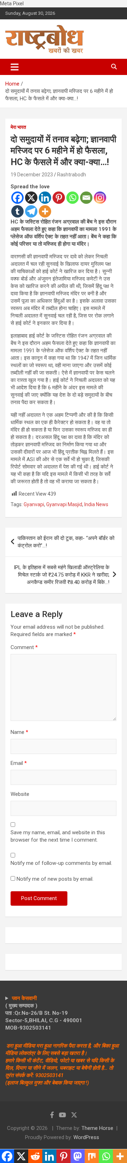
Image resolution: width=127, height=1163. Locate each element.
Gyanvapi (34, 504)
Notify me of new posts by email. (55, 879)
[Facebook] (17, 197)
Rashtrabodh (71, 174)
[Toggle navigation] (14, 67)
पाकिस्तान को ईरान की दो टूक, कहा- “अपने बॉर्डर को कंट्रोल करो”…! (66, 542)
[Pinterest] (59, 197)
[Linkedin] (45, 197)
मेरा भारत (18, 127)
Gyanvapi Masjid (64, 504)
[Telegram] (31, 211)
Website (20, 794)
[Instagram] (100, 197)
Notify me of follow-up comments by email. (61, 863)
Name (19, 732)
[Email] (86, 197)
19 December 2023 (32, 174)
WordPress (86, 1137)
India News (96, 504)
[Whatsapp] (72, 197)
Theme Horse (97, 1128)
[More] (45, 211)
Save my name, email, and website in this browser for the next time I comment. (58, 836)
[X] (31, 197)
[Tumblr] (17, 211)
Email (19, 763)
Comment (24, 647)
